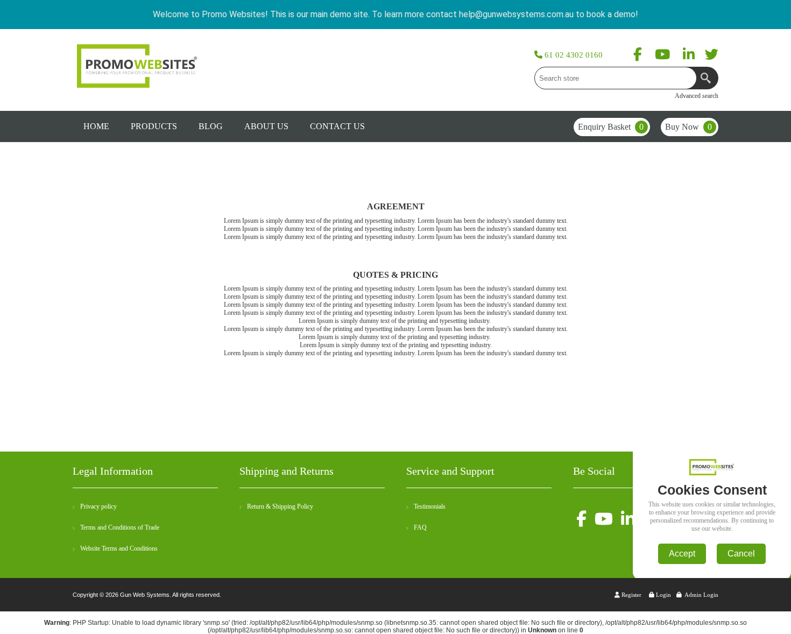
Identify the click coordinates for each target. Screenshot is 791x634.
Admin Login (701, 594)
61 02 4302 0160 (572, 55)
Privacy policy (98, 506)
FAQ (420, 527)
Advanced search (696, 96)
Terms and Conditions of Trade (119, 527)
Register (630, 594)
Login (662, 594)
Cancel (741, 553)
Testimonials (430, 506)
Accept (682, 553)
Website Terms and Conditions (119, 548)
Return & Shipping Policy (280, 506)
